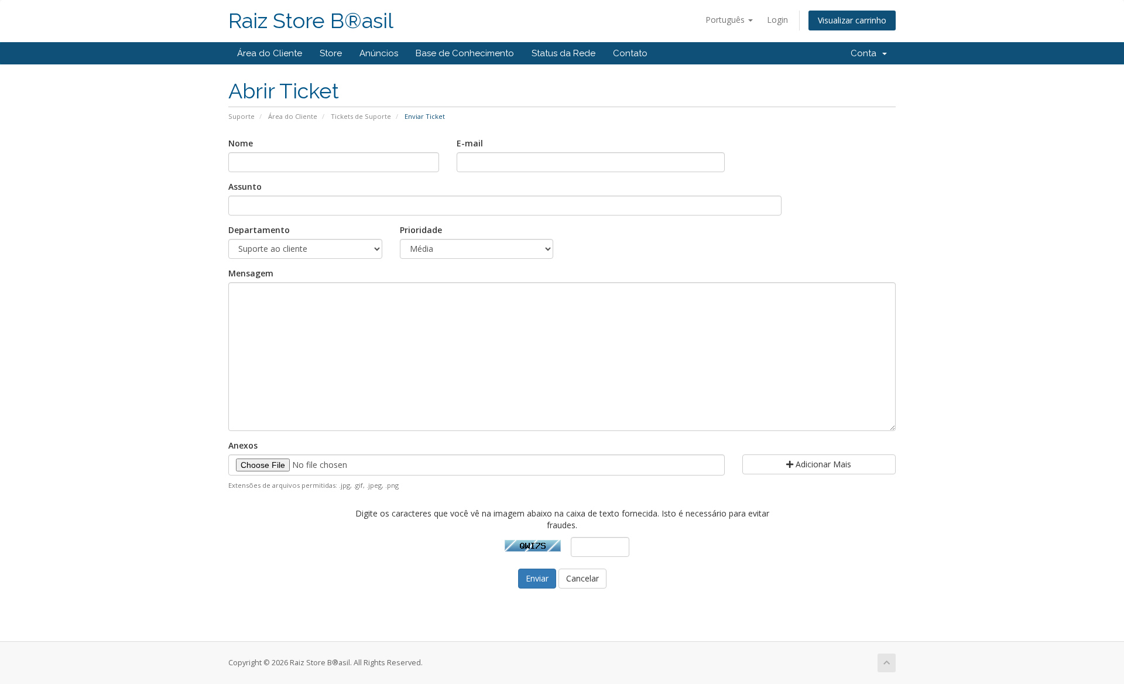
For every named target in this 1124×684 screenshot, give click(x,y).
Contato (630, 53)
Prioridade (421, 229)
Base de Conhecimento (465, 53)
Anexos (243, 445)
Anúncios (378, 53)
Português (726, 19)
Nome (240, 143)
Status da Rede (563, 53)
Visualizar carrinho (852, 20)
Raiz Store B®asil (310, 20)
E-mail (470, 143)
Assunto (245, 186)
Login (777, 19)
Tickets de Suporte (361, 116)
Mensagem (250, 273)
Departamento (259, 229)
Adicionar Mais (822, 464)
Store (331, 53)
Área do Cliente (269, 53)
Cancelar (582, 578)
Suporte (241, 116)
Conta (866, 53)
